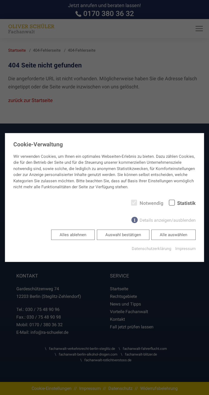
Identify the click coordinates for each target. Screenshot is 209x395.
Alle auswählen (173, 234)
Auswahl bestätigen (123, 234)
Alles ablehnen (73, 234)
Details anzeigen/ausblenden (168, 220)
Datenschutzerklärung (151, 248)
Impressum (185, 248)
